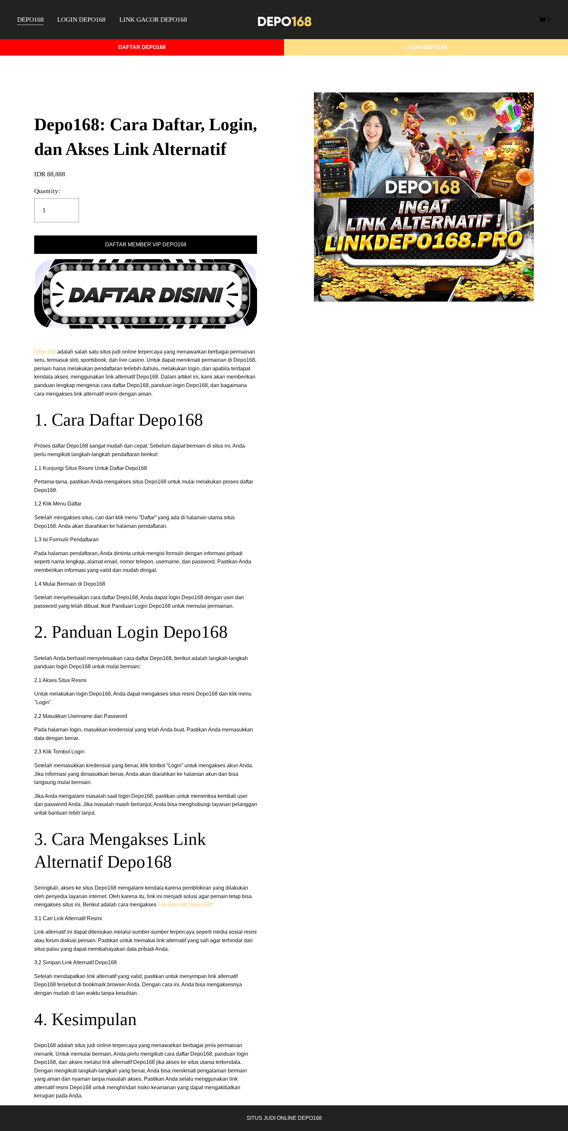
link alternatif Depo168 (184, 904)
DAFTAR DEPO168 (142, 47)
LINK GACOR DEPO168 (153, 19)
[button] (145, 244)
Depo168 (45, 352)
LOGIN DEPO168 (81, 19)
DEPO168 (30, 19)
